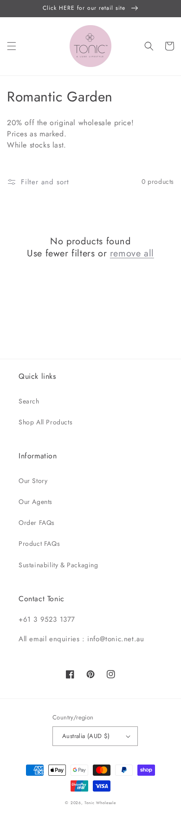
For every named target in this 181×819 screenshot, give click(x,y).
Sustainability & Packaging (58, 565)
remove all (132, 254)
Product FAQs (39, 543)
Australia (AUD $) (86, 736)
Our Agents (35, 501)
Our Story (33, 480)
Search (29, 401)
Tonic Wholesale (100, 803)
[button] (11, 46)
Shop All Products (45, 422)
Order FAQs (37, 522)
